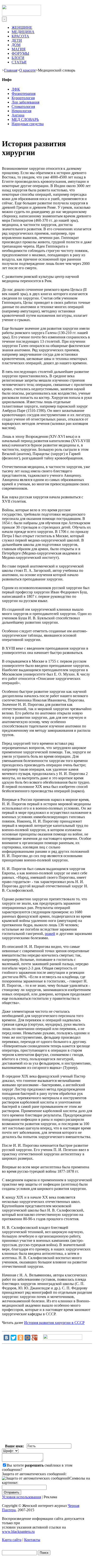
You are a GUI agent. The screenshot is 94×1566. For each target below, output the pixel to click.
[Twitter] (13, 1338)
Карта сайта (11, 1540)
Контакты (32, 1540)
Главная (10, 70)
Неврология (21, 111)
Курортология (23, 98)
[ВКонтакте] (6, 1338)
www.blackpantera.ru (18, 1531)
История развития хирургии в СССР (54, 1323)
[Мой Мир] (27, 1338)
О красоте (27, 70)
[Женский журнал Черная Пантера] (21, 14)
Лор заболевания (25, 102)
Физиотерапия (23, 93)
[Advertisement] (47, 1395)
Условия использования (21, 1497)
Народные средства (28, 124)
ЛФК (16, 89)
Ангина (18, 115)
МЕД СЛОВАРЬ (25, 119)
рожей (50, 934)
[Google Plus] (34, 1338)
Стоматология (23, 106)
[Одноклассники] (20, 1338)
